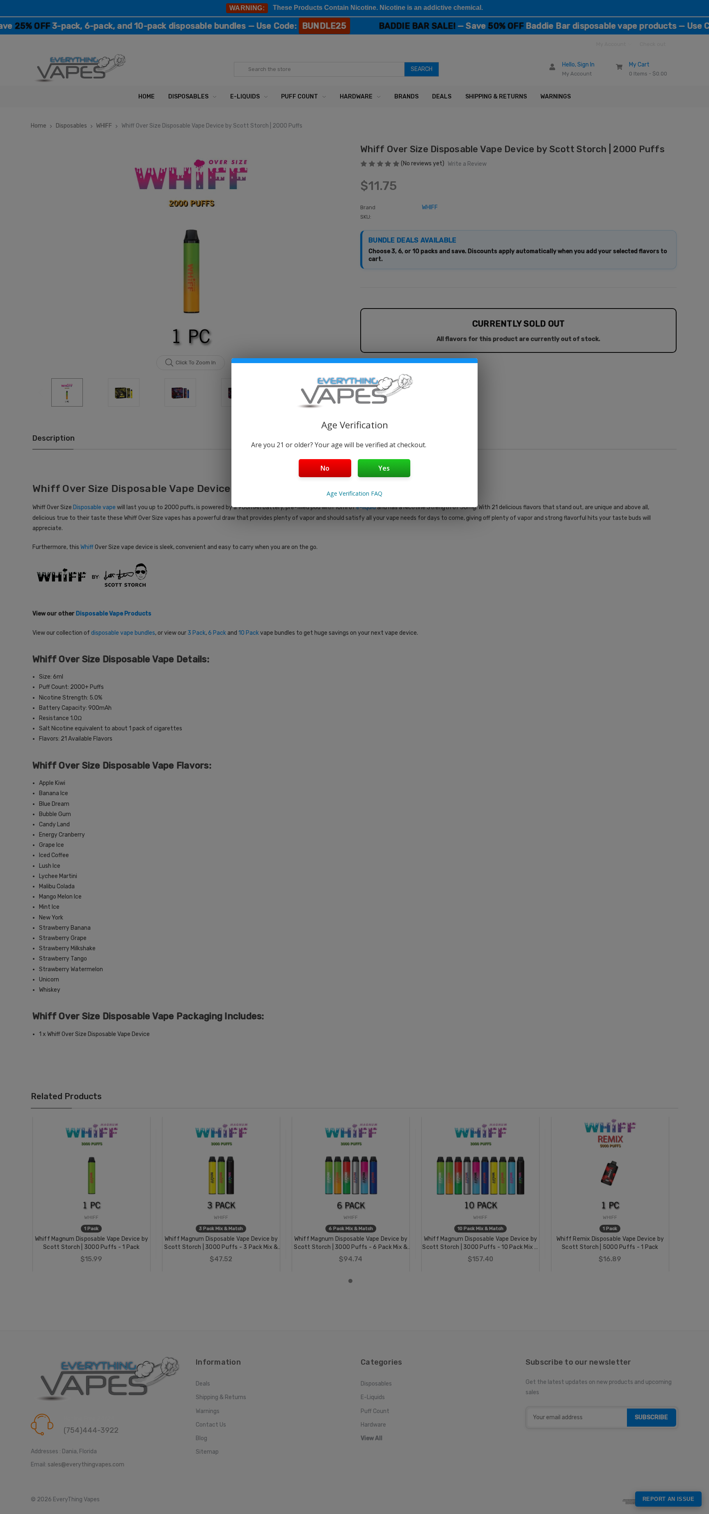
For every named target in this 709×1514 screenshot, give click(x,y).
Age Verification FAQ (354, 493)
